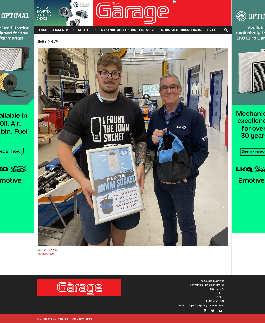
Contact (212, 30)
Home (43, 30)
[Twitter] (213, 311)
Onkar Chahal (191, 30)
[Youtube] (220, 311)
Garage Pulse (88, 30)
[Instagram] (205, 311)
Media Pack (169, 30)
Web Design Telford (82, 318)
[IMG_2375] (133, 147)
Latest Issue (148, 30)
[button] (63, 13)
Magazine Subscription (118, 30)
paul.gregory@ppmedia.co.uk (207, 305)
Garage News (60, 30)
